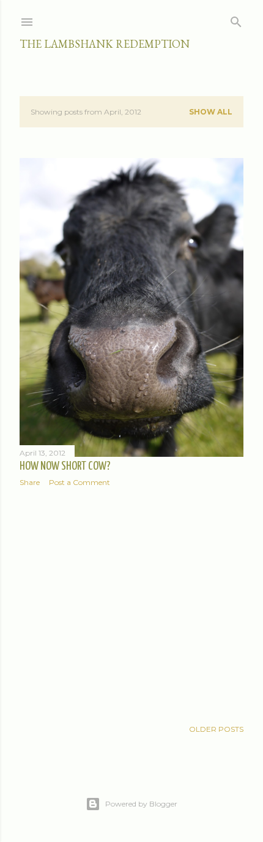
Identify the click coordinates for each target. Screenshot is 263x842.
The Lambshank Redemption (105, 44)
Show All (210, 111)
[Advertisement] (131, 603)
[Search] (236, 19)
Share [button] (30, 482)
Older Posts (216, 729)
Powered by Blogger (141, 803)
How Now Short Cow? (65, 466)
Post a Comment (79, 482)
